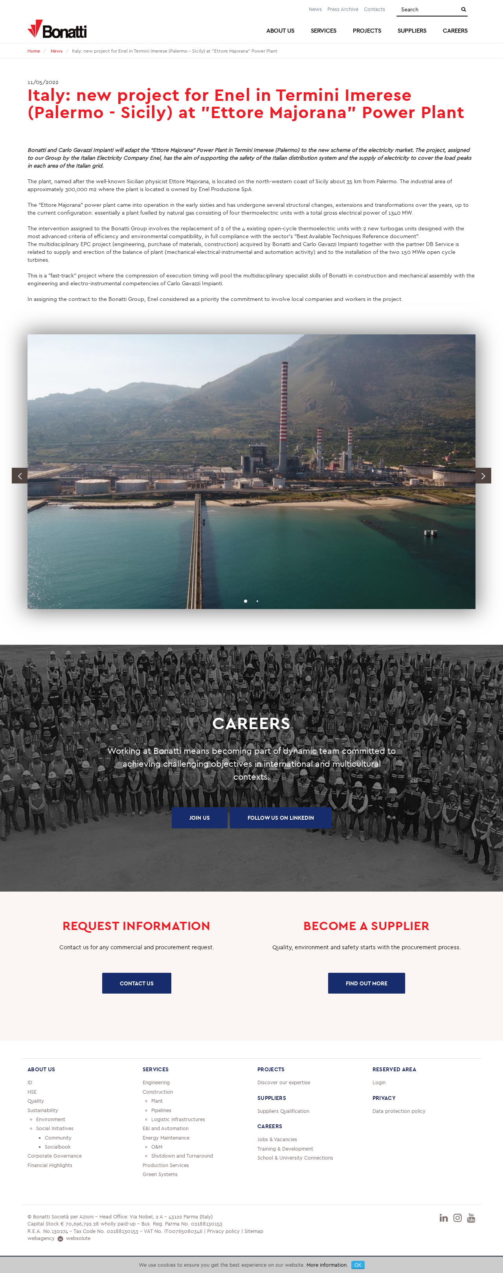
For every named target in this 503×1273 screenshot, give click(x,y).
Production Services (166, 1165)
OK (358, 1265)
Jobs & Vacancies (277, 1139)
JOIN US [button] (199, 817)
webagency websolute (59, 1238)
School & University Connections (295, 1157)
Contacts (374, 9)
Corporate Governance (55, 1156)
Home (34, 51)
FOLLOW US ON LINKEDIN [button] (281, 817)
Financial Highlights (50, 1165)
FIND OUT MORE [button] (366, 983)
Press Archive (342, 9)
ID (30, 1082)
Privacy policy (223, 1231)
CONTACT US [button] (137, 983)
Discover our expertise (283, 1082)
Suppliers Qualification (283, 1111)
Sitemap (253, 1231)
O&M (156, 1147)
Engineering (156, 1082)
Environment (50, 1119)
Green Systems (160, 1174)
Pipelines (161, 1110)
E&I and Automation (166, 1128)
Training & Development (285, 1148)
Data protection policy (399, 1111)
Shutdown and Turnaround (182, 1156)
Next (483, 475)
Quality (36, 1101)
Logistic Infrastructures (178, 1119)
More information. (327, 1265)
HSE (32, 1092)
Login (379, 1082)
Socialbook (58, 1147)
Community (58, 1137)
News (315, 9)
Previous (20, 475)
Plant (157, 1101)
